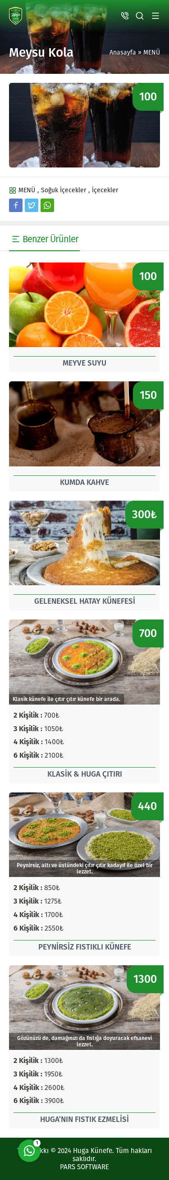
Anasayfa (123, 52)
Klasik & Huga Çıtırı (84, 774)
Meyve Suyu (84, 363)
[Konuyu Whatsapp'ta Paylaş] (47, 205)
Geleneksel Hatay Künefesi (84, 601)
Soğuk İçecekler (63, 190)
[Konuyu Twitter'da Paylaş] (31, 205)
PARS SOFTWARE (84, 1167)
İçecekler (105, 190)
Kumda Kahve (84, 482)
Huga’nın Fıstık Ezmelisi (84, 1119)
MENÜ (151, 52)
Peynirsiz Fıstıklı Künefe (84, 947)
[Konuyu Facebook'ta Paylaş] (16, 205)
